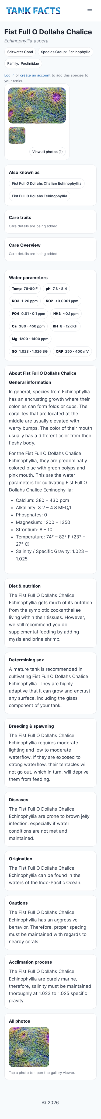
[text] (25, 288)
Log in (9, 75)
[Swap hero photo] (17, 135)
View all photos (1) (47, 152)
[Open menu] (90, 10)
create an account (35, 75)
